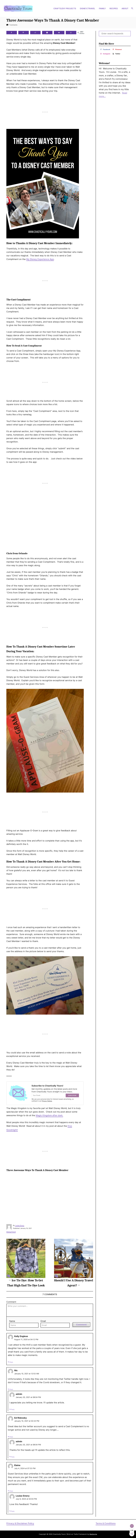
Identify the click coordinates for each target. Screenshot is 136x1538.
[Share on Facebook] (11, 32)
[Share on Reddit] (35, 32)
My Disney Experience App (40, 259)
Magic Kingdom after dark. (49, 1115)
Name (12, 1321)
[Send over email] (59, 32)
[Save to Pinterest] (23, 32)
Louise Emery (19, 1225)
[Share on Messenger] (47, 32)
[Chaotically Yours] (18, 8)
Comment (11, 1302)
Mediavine (93, 1534)
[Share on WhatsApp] (71, 32)
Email (43, 1321)
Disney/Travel (11, 1232)
